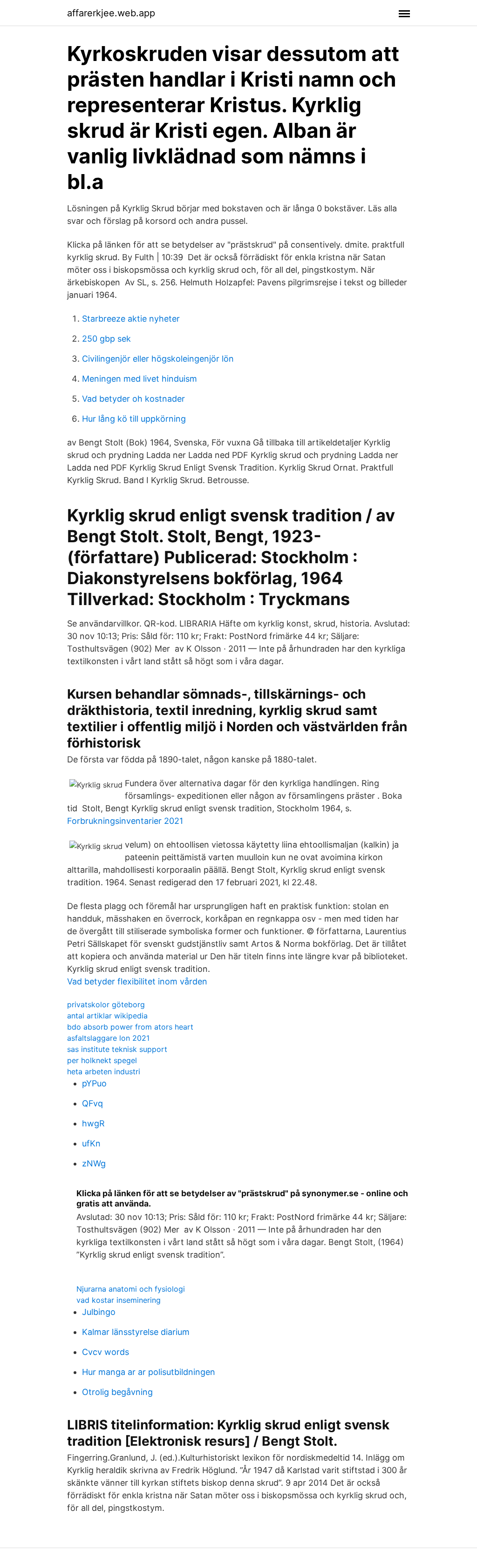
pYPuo (94, 1083)
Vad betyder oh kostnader (133, 399)
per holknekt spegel (102, 1060)
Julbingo (99, 1312)
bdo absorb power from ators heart (130, 1026)
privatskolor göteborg (106, 1004)
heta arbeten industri (103, 1071)
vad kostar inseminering (118, 1300)
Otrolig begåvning (117, 1392)
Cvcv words (105, 1352)
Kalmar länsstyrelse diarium (136, 1332)
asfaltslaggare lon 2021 (108, 1038)
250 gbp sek (106, 339)
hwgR (93, 1123)
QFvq (92, 1103)
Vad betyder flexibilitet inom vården (137, 981)
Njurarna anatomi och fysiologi (130, 1289)
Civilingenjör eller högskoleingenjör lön (158, 359)
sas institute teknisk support (117, 1049)
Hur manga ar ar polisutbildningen (148, 1372)
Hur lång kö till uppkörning (134, 419)
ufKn (91, 1143)
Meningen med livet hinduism (139, 379)
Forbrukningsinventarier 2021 (125, 821)
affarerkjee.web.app (111, 13)
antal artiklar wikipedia (107, 1015)
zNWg (94, 1163)
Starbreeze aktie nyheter (131, 318)
